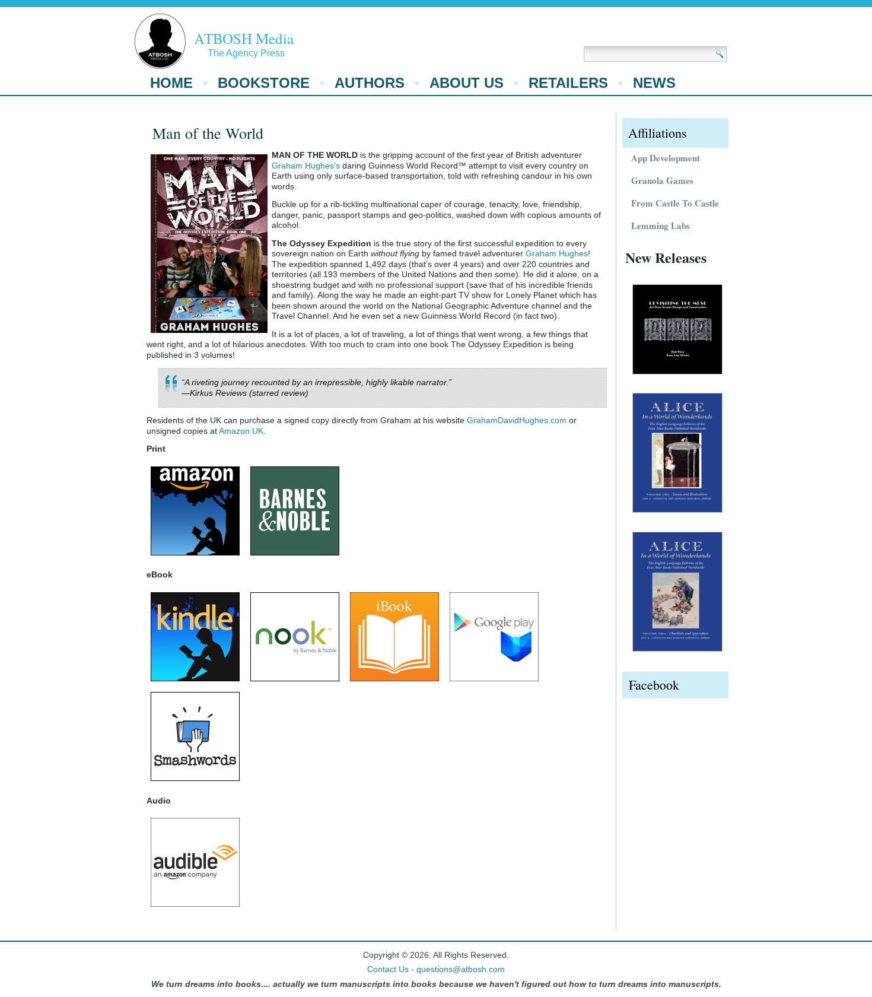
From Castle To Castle (675, 202)
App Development (665, 157)
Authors (370, 83)
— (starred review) (245, 393)
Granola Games (662, 180)
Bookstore (264, 83)
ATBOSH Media (244, 38)
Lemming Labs (660, 225)
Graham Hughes (557, 253)
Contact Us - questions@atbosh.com (436, 969)
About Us (466, 83)
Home (171, 83)
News (654, 83)
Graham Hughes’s (306, 165)
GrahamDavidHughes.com (517, 420)
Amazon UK (241, 431)
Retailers (568, 83)
